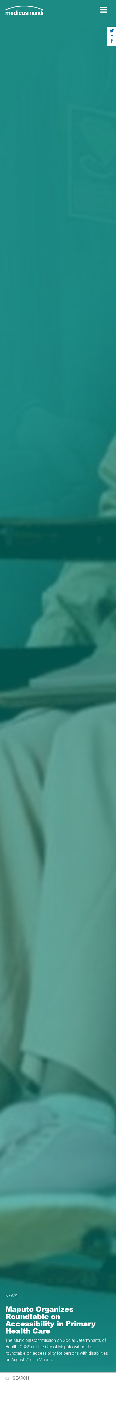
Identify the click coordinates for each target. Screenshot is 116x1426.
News (11, 1295)
